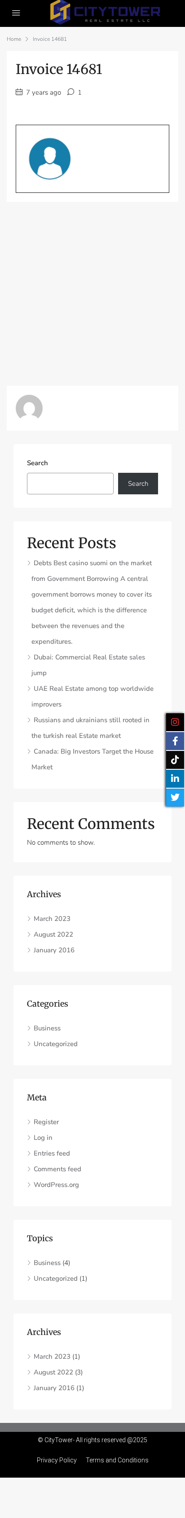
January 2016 (54, 950)
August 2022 (53, 934)
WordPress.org (56, 1184)
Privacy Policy (57, 1460)
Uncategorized (56, 1043)
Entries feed (52, 1153)
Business (47, 1028)
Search (37, 462)
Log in (43, 1137)
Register (46, 1121)
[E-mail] (13, 208)
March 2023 (52, 918)
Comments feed (57, 1169)
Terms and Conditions (117, 1460)
